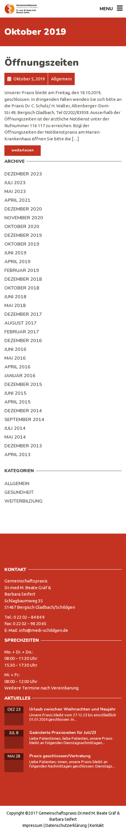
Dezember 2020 (23, 209)
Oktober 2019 (21, 244)
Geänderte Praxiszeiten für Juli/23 (62, 732)
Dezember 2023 (23, 174)
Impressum (32, 825)
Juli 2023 (14, 183)
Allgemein (16, 483)
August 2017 (20, 323)
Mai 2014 (15, 437)
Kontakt (97, 825)
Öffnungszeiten (41, 62)
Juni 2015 (15, 393)
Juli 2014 (14, 428)
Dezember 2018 (23, 279)
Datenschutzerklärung (66, 825)
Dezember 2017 (23, 314)
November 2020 (23, 218)
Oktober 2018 (21, 288)
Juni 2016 (15, 349)
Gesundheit (19, 492)
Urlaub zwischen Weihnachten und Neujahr (72, 709)
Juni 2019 (15, 253)
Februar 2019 (21, 270)
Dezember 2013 (23, 446)
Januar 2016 (19, 375)
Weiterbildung (23, 501)
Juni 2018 (15, 297)
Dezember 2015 (23, 384)
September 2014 (24, 419)
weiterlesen (22, 150)
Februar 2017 (21, 332)
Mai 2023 (15, 191)
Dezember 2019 (23, 235)
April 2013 (17, 454)
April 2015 (17, 402)
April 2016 (17, 367)
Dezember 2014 (23, 411)
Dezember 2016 (23, 340)
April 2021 (17, 200)
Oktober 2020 (21, 226)
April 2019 (17, 261)
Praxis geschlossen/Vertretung (60, 756)
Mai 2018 (15, 305)
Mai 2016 (15, 358)
